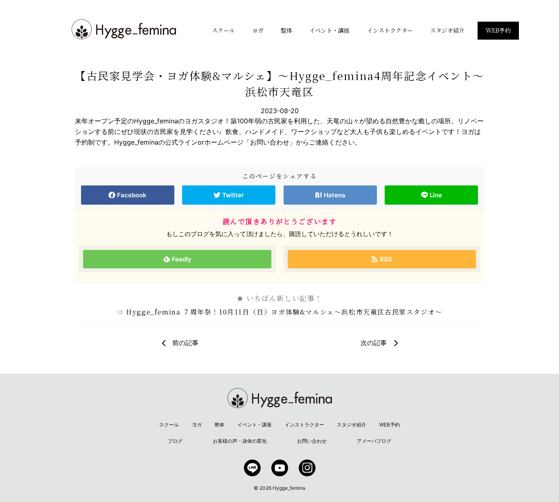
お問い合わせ (312, 441)
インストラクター (390, 30)
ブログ (175, 441)
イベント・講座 (329, 30)
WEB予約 (498, 30)
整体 (286, 30)
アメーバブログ (374, 441)
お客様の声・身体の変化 (240, 441)
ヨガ (258, 30)
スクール (223, 30)
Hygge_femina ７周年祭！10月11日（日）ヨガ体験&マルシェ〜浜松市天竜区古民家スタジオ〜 (284, 312)
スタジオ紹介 (447, 30)
